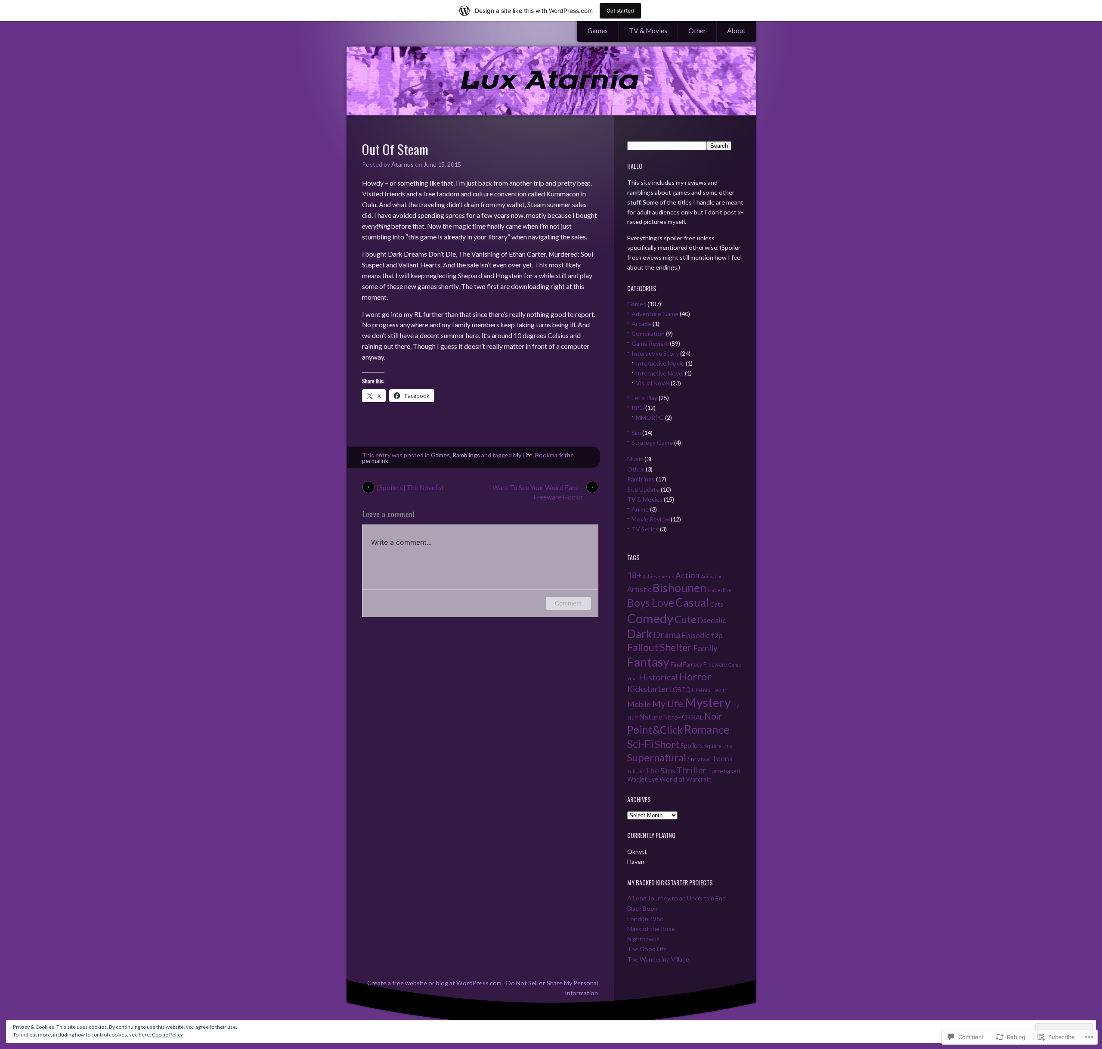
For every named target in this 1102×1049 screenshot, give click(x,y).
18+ (634, 575)
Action (687, 575)
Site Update (643, 489)
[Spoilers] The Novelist (410, 487)
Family (705, 648)
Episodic (695, 635)
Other (697, 30)
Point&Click (655, 729)
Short (667, 744)
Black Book (642, 908)
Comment (568, 603)
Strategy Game (652, 442)
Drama (666, 635)
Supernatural (656, 757)
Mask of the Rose (651, 928)
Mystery (707, 702)
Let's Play (644, 397)
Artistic (639, 589)
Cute (685, 619)
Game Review (650, 343)
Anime (640, 509)
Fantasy (648, 662)
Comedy (650, 618)
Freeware (715, 664)
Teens (722, 758)
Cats (716, 604)
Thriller (691, 770)
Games (598, 30)
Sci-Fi (640, 744)
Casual (692, 602)
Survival (699, 758)
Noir (713, 716)
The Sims (660, 770)
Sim (636, 432)
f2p (717, 635)
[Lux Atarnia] (551, 82)
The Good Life (647, 949)
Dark (639, 634)
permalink (375, 460)
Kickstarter (648, 689)
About (736, 30)
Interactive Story (655, 353)
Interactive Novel (660, 373)
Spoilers (692, 745)
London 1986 (645, 918)
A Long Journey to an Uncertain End (676, 898)
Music (635, 458)
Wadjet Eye (642, 779)
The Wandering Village (658, 959)
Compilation (648, 333)
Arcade (641, 323)
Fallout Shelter (659, 647)
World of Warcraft (685, 779)
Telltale (635, 771)
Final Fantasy (686, 664)
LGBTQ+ (682, 689)
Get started (620, 10)
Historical (658, 677)
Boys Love (650, 602)
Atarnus (402, 164)
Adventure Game (654, 313)
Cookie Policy (167, 1034)
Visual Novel (652, 383)
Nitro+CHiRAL (683, 717)
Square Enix (718, 745)
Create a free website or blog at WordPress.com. (435, 983)
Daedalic (712, 620)
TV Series (645, 529)
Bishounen (679, 588)
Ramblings (466, 455)
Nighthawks (643, 939)
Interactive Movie (660, 363)
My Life (522, 455)
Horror (695, 676)
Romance (707, 729)
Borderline (719, 590)
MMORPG (650, 417)
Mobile (639, 704)
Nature (650, 716)
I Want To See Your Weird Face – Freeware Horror (536, 488)
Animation (712, 576)
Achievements (658, 576)
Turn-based (724, 771)
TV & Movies (648, 30)
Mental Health (711, 690)
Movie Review (650, 519)
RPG (637, 407)
